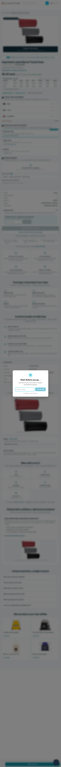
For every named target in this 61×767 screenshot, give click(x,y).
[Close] (46, 372)
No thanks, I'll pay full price (30, 393)
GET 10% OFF (40, 389)
